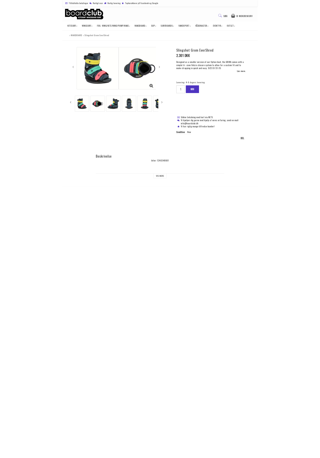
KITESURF (72, 25)
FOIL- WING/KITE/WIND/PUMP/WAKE (113, 25)
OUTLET (230, 25)
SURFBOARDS (167, 25)
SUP (153, 25)
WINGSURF (86, 25)
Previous (73, 67)
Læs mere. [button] (241, 71)
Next (159, 67)
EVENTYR (217, 25)
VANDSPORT (184, 25)
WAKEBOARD (139, 25)
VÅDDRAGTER (201, 25)
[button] (242, 15)
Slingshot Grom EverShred (96, 35)
